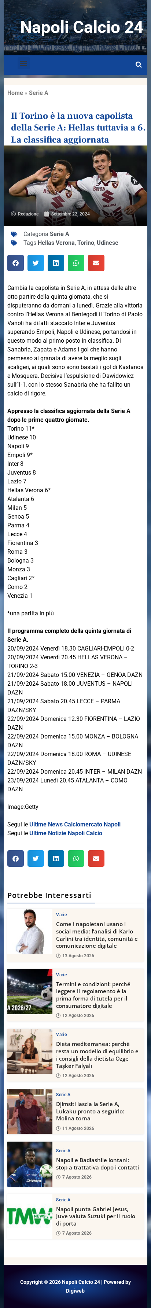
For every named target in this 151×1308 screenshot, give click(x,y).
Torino (85, 242)
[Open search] (139, 65)
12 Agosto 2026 (78, 1015)
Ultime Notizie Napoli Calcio (65, 833)
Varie (61, 915)
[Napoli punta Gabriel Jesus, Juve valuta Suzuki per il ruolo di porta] (29, 1216)
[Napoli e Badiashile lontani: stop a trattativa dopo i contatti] (29, 1164)
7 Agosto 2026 (77, 1177)
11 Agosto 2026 (78, 1128)
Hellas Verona (56, 242)
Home (15, 92)
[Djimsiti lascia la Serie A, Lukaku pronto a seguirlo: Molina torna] (29, 1111)
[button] (24, 63)
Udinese (107, 242)
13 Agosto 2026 (78, 956)
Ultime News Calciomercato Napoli (75, 824)
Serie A (38, 92)
